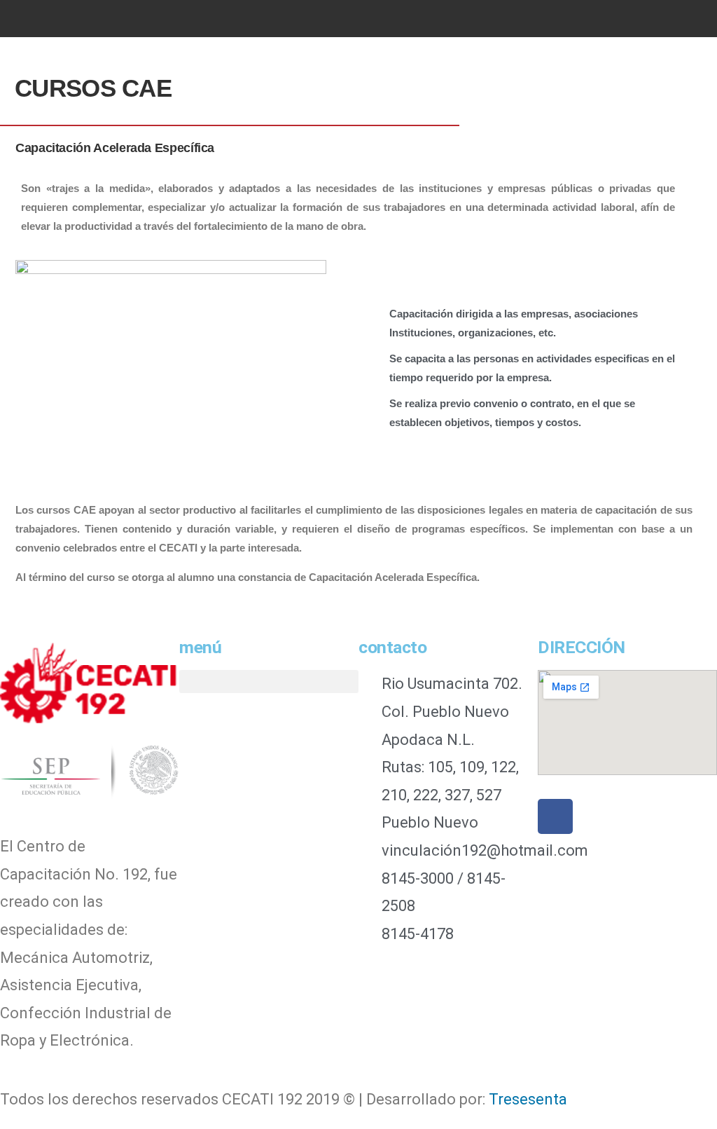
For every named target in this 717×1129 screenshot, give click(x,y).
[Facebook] (555, 816)
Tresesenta (528, 1099)
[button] (98, 18)
